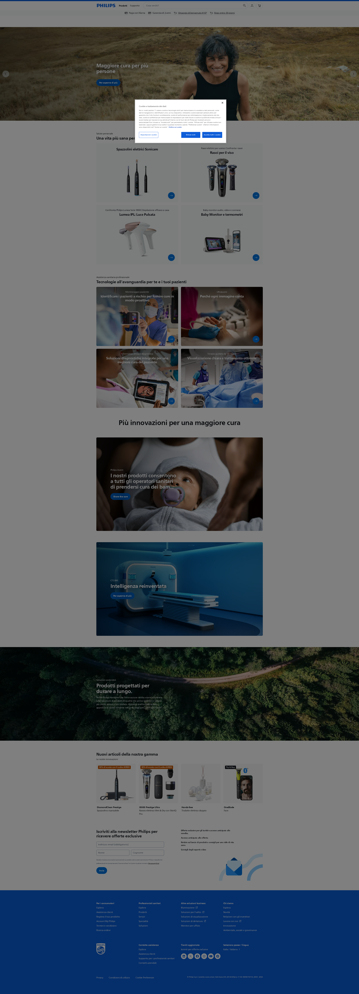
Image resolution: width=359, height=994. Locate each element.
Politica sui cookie (175, 127)
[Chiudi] (222, 103)
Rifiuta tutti (190, 135)
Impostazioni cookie (148, 135)
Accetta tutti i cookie (212, 135)
